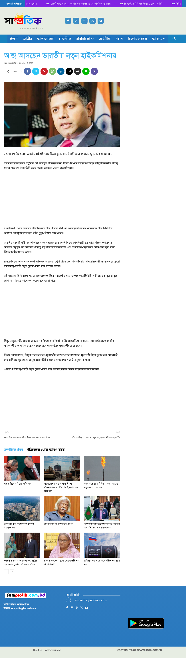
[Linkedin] (60, 71)
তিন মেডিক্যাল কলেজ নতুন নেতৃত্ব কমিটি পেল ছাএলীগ (96, 437)
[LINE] (86, 71)
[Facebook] (68, 21)
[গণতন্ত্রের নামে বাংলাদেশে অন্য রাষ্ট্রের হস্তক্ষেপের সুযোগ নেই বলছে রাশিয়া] (22, 545)
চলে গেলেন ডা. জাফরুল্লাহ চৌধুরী (58, 524)
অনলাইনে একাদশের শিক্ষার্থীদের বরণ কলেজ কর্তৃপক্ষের (27, 437)
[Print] (77, 71)
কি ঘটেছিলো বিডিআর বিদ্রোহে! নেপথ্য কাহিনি (137, 3)
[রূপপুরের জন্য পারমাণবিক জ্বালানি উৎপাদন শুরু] (22, 508)
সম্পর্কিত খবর (13, 450)
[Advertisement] (62, 200)
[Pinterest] (84, 21)
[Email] (69, 71)
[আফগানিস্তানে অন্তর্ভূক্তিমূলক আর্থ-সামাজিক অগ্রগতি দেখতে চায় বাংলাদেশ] (102, 508)
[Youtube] (101, 21)
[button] (174, 39)
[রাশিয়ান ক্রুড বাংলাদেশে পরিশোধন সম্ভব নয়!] (102, 545)
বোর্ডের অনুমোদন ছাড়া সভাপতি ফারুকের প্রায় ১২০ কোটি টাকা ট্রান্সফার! (74, 3)
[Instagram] (76, 21)
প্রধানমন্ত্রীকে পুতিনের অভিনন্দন (17, 483)
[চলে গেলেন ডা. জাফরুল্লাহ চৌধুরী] (62, 508)
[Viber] (94, 71)
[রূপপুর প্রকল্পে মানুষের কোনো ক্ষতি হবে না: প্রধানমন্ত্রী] (62, 545)
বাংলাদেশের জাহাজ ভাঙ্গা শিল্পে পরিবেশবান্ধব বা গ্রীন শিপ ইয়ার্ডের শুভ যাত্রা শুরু (61, 487)
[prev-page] (6, 571)
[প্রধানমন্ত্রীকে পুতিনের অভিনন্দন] (22, 468)
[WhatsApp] (52, 71)
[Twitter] (92, 21)
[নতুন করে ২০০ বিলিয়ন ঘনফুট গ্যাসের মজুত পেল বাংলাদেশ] (102, 468)
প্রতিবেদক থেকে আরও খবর (46, 450)
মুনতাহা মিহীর (12, 63)
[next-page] (12, 571)
